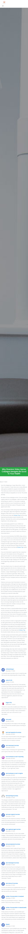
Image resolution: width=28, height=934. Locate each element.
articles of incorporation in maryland (15, 896)
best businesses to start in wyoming (14, 756)
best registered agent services (13, 829)
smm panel (8, 719)
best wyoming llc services (12, 795)
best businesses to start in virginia (14, 773)
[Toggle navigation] (3, 6)
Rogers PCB (9, 702)
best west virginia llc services (13, 814)
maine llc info (9, 680)
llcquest (8, 924)
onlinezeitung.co (10, 669)
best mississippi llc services (12, 863)
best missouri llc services (12, 883)
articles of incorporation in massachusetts (16, 907)
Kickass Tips (17, 515)
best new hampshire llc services (13, 732)
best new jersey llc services (12, 745)
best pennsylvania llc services (13, 844)
